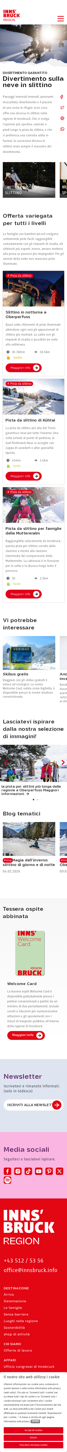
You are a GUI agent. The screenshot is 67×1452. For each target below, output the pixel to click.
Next (62, 762)
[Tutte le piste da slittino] (29, 180)
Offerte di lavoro (18, 1350)
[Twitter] (59, 1171)
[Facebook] (7, 1171)
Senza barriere (16, 1314)
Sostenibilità (14, 1327)
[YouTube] (38, 1171)
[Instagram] (18, 1171)
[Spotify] (7, 1180)
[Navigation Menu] (60, 18)
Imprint (35, 1421)
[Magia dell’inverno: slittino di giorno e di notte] (29, 848)
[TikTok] (28, 1171)
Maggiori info (21, 367)
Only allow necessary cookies (33, 1445)
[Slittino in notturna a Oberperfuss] (33, 289)
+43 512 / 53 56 (24, 1261)
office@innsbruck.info (31, 1270)
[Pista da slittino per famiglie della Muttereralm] (33, 505)
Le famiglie (13, 1308)
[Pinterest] (49, 1171)
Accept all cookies (33, 1430)
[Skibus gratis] (29, 667)
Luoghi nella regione (21, 1321)
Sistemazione (15, 1301)
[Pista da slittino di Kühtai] (33, 397)
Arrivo (9, 1294)
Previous (7, 762)
